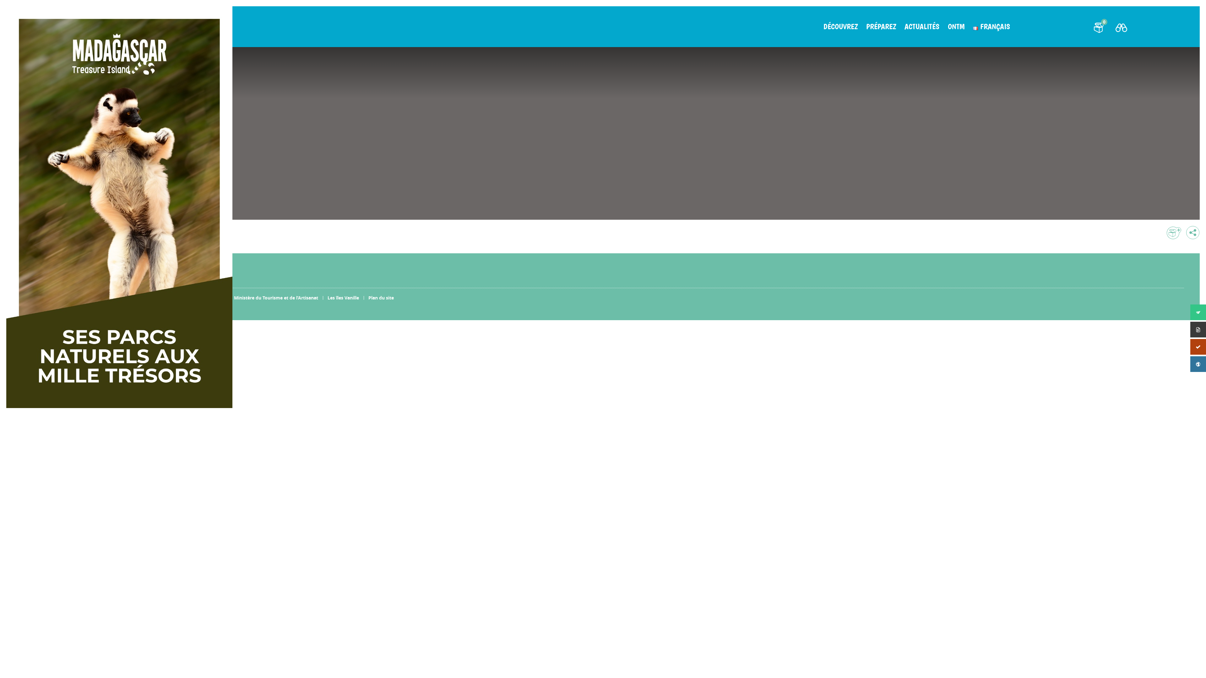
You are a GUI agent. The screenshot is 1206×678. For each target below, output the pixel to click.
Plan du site (381, 298)
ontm (956, 26)
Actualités (922, 26)
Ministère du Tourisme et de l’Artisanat (276, 298)
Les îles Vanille (343, 298)
